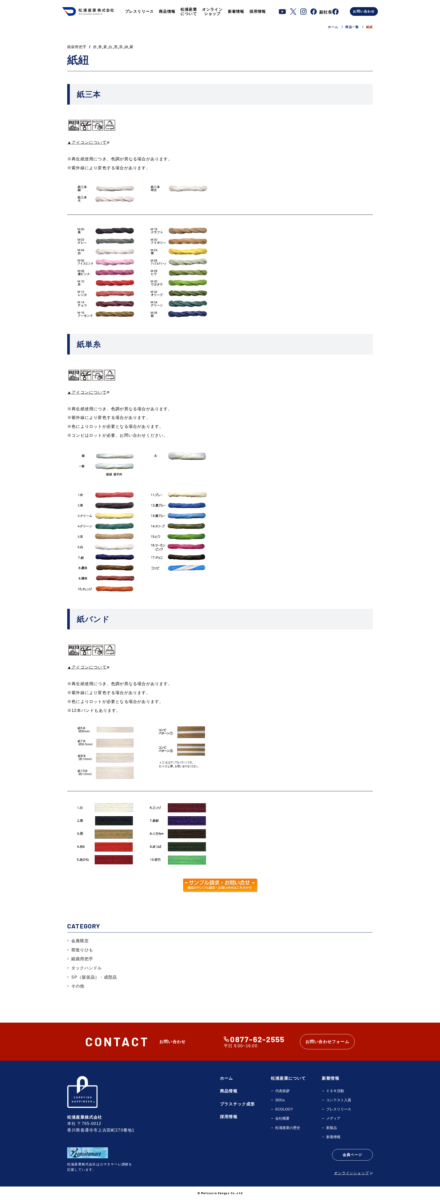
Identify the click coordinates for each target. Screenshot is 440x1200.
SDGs (280, 1100)
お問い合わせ (364, 11)
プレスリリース (139, 11)
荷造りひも (82, 950)
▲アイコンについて (87, 142)
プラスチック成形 (237, 1104)
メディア (333, 1118)
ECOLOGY (284, 1109)
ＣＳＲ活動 (335, 1091)
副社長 (326, 12)
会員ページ (352, 1155)
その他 (78, 986)
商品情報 (167, 11)
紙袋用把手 (77, 47)
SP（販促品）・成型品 (94, 977)
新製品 (331, 1128)
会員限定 (80, 941)
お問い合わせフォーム (327, 1041)
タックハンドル (86, 968)
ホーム (226, 1078)
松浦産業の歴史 (287, 1128)
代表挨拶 (282, 1091)
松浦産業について (189, 11)
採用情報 (258, 11)
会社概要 (282, 1118)
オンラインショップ (212, 11)
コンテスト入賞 (338, 1100)
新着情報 (236, 11)
